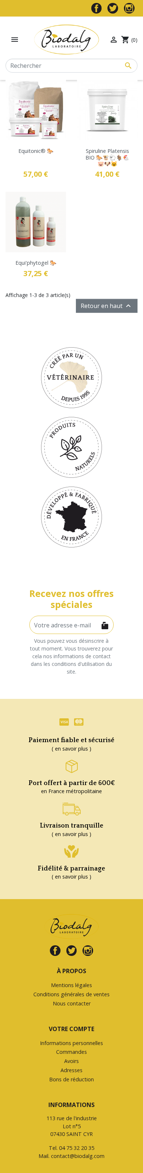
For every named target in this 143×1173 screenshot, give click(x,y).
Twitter (112, 8)
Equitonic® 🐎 (36, 150)
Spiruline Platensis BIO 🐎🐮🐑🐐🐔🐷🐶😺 (107, 157)
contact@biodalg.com (77, 1155)
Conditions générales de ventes (71, 994)
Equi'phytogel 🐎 (35, 262)
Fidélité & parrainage (71, 868)
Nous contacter (72, 1003)
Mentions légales (71, 985)
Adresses (71, 1070)
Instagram (129, 8)
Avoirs (71, 1060)
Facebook (96, 8)
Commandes (71, 1051)
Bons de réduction (71, 1079)
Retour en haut (107, 305)
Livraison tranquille (71, 825)
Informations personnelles (71, 1043)
